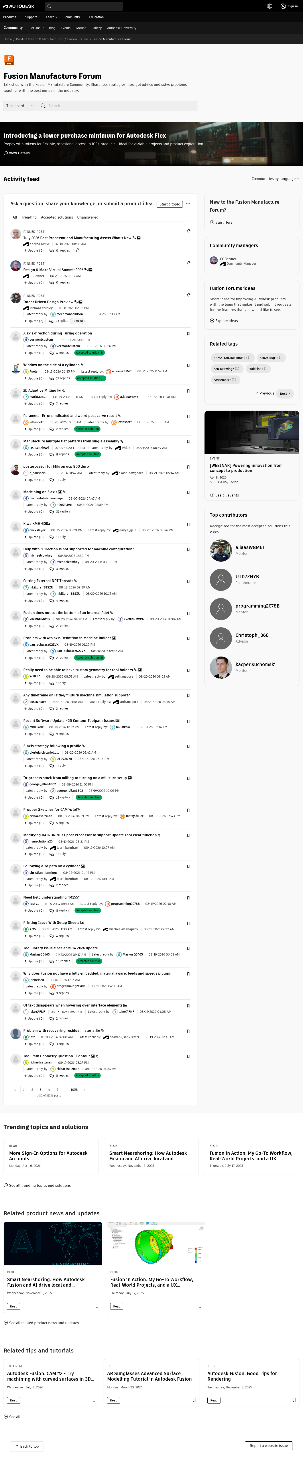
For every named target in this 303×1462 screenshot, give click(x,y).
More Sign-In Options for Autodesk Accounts (48, 1155)
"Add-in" (255, 369)
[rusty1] (15, 900)
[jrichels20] (15, 976)
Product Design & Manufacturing (39, 39)
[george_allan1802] (15, 780)
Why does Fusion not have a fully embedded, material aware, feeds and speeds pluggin (97, 973)
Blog (52, 28)
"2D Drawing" (224, 369)
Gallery (96, 28)
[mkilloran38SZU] (15, 583)
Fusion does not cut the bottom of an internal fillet (66, 612)
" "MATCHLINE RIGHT (229, 358)
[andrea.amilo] (15, 233)
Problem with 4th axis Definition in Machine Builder (67, 638)
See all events (227, 495)
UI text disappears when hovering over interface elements (72, 1005)
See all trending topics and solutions (40, 1185)
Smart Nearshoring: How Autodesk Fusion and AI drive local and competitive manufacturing (148, 1155)
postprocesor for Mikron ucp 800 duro (56, 466)
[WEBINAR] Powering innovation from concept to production (246, 468)
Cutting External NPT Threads (48, 580)
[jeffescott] (15, 418)
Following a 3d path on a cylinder (51, 866)
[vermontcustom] (15, 336)
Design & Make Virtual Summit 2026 (53, 269)
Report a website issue (269, 1445)
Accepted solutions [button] (57, 217)
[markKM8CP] (15, 393)
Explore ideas (226, 320)
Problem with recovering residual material (59, 1030)
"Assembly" (222, 380)
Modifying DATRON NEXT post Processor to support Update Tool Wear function (90, 835)
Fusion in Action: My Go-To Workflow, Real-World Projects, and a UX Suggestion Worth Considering (251, 1155)
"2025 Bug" (268, 358)
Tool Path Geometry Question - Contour (56, 1056)
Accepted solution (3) (90, 378)
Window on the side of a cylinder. (51, 364)
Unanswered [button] (87, 217)
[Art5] (15, 925)
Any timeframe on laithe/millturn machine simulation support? (76, 695)
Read (13, 1306)
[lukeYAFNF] (15, 1008)
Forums (35, 28)
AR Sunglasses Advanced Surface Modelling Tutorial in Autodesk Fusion (149, 1376)
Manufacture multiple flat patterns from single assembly (71, 441)
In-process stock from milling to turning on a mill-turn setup (75, 777)
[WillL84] (15, 672)
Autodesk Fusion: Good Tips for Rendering (242, 1376)
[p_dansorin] (15, 469)
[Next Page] (84, 1089)
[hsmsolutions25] (15, 837)
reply (61, 479)
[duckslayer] (15, 526)
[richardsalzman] (15, 812)
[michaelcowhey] (15, 552)
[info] (15, 1033)
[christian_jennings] (15, 869)
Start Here (223, 222)
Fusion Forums (78, 39)
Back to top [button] (29, 1446)
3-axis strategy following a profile (52, 746)
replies (62, 321)
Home (8, 39)
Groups (81, 28)
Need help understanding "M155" (51, 897)
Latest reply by (36, 314)
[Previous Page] (15, 1089)
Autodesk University (121, 28)
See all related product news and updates (44, 1322)
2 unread (77, 321)
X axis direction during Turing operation (57, 333)
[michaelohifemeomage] (15, 494)
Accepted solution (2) (89, 352)
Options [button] (188, 202)
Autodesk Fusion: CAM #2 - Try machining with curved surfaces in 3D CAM (49, 1379)
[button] (188, 334)
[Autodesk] (18, 6)
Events (66, 28)
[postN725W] (15, 698)
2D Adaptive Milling (39, 390)
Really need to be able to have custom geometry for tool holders (78, 669)
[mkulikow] (15, 723)
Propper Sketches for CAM (45, 809)
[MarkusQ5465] (15, 951)
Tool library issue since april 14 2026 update (60, 948)
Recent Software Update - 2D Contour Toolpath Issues (69, 720)
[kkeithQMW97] (15, 615)
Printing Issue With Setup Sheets (51, 922)
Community (13, 27)
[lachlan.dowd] (15, 444)
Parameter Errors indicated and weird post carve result (70, 415)
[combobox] (84, 6)
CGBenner (228, 259)
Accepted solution (87, 429)
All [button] (15, 217)
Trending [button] (29, 217)
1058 (74, 1089)
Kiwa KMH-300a (36, 523)
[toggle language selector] (269, 6)
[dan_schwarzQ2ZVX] (15, 641)
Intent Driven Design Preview (48, 302)
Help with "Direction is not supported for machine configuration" (78, 549)
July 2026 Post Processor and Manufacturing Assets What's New (77, 237)
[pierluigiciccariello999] (15, 749)
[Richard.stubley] (15, 297)
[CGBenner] (15, 265)
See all (14, 1416)
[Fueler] (15, 368)
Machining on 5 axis (40, 491)
